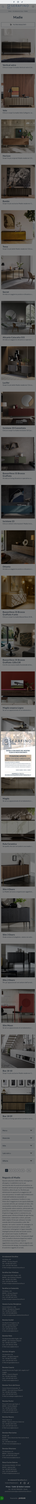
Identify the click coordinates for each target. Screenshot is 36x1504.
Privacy (8, 1486)
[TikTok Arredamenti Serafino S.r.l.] (22, 1)
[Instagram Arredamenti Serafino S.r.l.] (18, 1)
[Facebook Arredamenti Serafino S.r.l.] (14, 1)
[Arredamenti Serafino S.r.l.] (18, 7)
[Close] (33, 729)
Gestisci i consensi (24, 1486)
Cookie (14, 1486)
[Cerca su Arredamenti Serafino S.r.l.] (3, 7)
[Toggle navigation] (33, 7)
